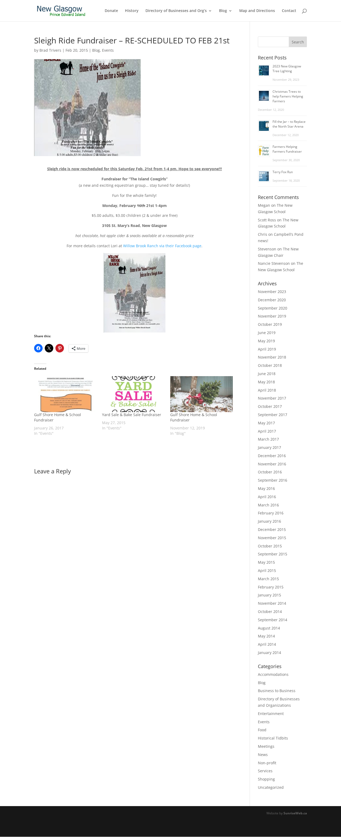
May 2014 (266, 636)
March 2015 (268, 578)
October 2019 (270, 324)
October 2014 (270, 611)
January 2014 (269, 652)
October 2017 (270, 406)
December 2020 (272, 299)
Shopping (266, 779)
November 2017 (272, 398)
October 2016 (270, 471)
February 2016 (270, 512)
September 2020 (272, 308)
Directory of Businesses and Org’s (176, 11)
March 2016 (268, 504)
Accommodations (273, 674)
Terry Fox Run (283, 172)
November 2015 (272, 537)
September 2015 (272, 553)
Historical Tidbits (273, 738)
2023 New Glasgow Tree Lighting (287, 68)
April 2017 (267, 431)
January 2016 (269, 521)
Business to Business (276, 690)
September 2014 (272, 619)
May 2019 (266, 340)
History (132, 11)
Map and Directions (257, 11)
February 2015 (270, 587)
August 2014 (269, 628)
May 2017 (266, 422)
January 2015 (269, 595)
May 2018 (266, 381)
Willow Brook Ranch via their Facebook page (162, 245)
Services (265, 770)
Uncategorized (271, 787)
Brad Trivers (50, 50)
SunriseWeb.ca (295, 813)
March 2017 (268, 439)
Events (108, 50)
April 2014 (267, 644)
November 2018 (272, 357)
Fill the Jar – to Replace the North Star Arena (289, 124)
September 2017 (272, 414)
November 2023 (272, 291)
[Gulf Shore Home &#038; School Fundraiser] (65, 394)
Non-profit (267, 762)
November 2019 (272, 316)
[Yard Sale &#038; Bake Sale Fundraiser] (133, 394)
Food (262, 729)
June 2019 (266, 332)
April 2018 (267, 390)
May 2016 (266, 488)
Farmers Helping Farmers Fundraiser (287, 149)
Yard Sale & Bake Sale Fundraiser (131, 414)
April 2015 (267, 570)
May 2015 (266, 562)
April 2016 (267, 496)
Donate (111, 11)
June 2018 (266, 373)
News (263, 754)
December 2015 (272, 529)
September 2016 (272, 480)
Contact (289, 11)
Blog (223, 11)
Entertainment (271, 713)
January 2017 (269, 447)
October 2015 (270, 545)
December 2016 (272, 455)
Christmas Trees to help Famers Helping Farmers (288, 96)
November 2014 (272, 603)
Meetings (266, 746)
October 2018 (270, 365)
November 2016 (272, 463)
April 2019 (267, 349)
